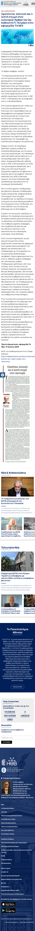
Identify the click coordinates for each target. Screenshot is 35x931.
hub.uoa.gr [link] (28, 899)
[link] (2, 374)
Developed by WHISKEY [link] (27, 922)
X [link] (25, 711)
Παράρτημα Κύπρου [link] (11, 778)
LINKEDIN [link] (25, 715)
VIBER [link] (10, 719)
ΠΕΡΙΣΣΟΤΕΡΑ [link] (17, 687)
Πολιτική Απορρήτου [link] (11, 922)
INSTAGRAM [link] (10, 715)
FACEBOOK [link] (10, 711)
